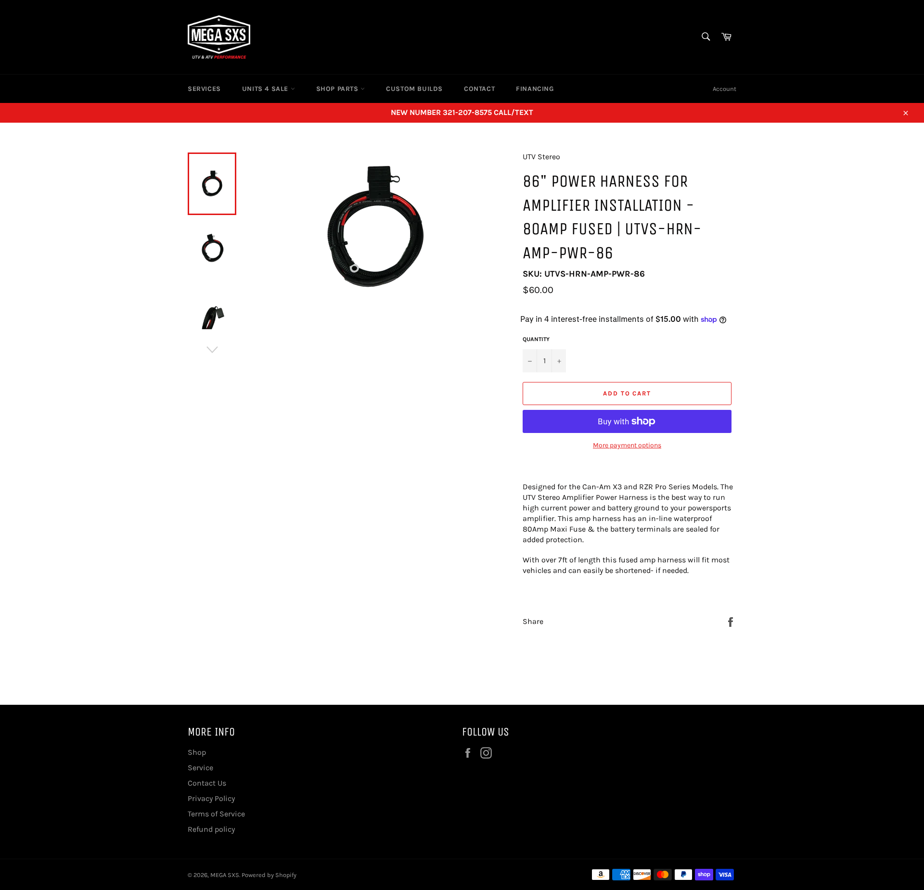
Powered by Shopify (269, 874)
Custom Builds (414, 89)
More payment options (627, 445)
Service (200, 767)
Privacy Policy (211, 798)
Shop (197, 752)
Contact (479, 89)
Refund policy (211, 829)
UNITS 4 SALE (266, 89)
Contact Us (207, 783)
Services (204, 89)
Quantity (536, 339)
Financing (534, 89)
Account (724, 88)
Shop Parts (338, 89)
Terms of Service (216, 813)
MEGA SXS (224, 874)
